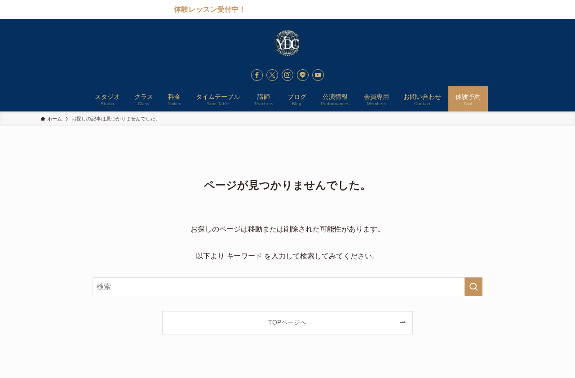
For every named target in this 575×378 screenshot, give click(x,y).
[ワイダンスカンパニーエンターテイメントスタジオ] (287, 43)
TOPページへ (287, 322)
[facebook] (257, 75)
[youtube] (318, 75)
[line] (303, 75)
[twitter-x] (272, 75)
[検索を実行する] (473, 286)
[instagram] (287, 75)
